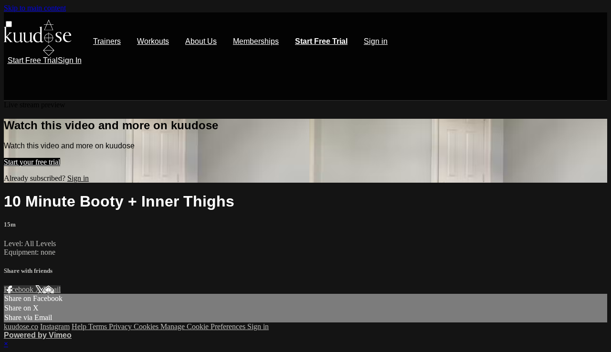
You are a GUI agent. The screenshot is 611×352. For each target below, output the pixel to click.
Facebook (19, 289)
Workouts (153, 41)
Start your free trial (32, 162)
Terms (98, 326)
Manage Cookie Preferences (203, 326)
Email (52, 289)
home (38, 38)
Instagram (55, 326)
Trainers (107, 41)
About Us (201, 41)
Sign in (376, 41)
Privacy (121, 326)
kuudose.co (21, 326)
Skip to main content (35, 8)
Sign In (70, 60)
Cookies (147, 326)
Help (80, 326)
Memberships (256, 41)
